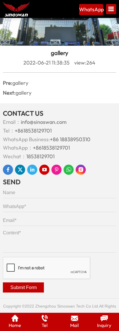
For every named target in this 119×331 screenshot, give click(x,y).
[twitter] (20, 170)
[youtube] (44, 170)
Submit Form (23, 287)
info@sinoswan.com (43, 122)
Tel (45, 325)
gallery (20, 83)
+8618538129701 (33, 130)
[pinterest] (56, 170)
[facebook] (8, 170)
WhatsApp (91, 9)
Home (15, 325)
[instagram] (81, 170)
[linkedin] (32, 170)
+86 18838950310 (70, 139)
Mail (74, 325)
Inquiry (104, 325)
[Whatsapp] (69, 170)
